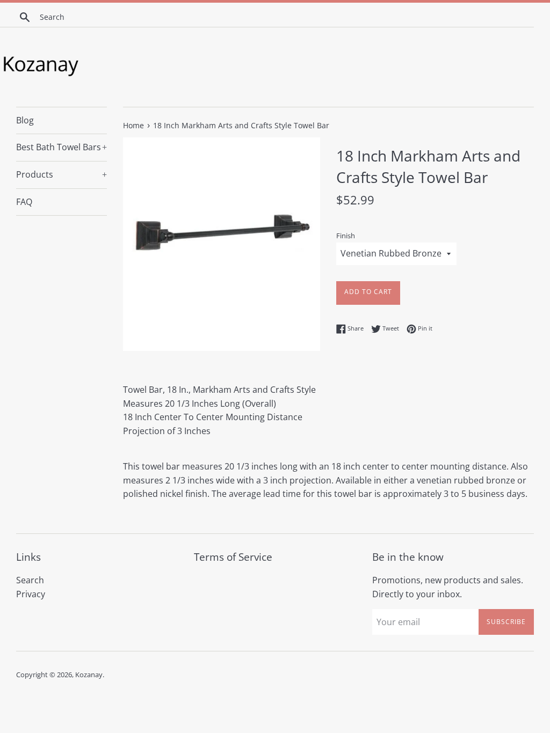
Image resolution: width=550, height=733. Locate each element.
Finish (345, 235)
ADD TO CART (368, 291)
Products (61, 174)
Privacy (30, 594)
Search (30, 580)
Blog (25, 120)
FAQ (24, 202)
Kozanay (89, 674)
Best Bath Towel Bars (61, 147)
